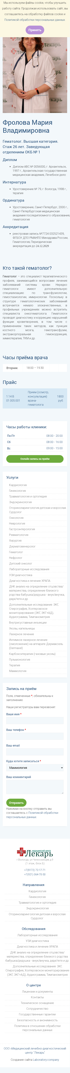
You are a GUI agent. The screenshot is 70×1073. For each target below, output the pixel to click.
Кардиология (18, 485)
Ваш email (13, 745)
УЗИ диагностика (20, 575)
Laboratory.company (46, 1059)
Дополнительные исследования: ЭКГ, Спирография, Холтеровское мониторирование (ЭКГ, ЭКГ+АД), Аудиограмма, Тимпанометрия (37, 970)
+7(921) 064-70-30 (34, 874)
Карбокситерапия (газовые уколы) (32, 654)
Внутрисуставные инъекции (28, 622)
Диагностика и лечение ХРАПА (29, 580)
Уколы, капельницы (22, 628)
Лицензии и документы (37, 991)
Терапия (14, 665)
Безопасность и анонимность (37, 1020)
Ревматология (18, 535)
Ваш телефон (16, 730)
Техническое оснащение (37, 1003)
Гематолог (16, 552)
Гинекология (17, 490)
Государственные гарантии (37, 1014)
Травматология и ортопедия (28, 496)
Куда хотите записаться (23, 761)
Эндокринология (20, 502)
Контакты (37, 997)
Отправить (16, 803)
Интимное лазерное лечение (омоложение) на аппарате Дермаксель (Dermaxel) (36, 644)
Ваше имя (13, 714)
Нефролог (15, 558)
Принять (34, 30)
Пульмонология (19, 659)
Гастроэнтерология (22, 529)
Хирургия (15, 540)
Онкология (16, 518)
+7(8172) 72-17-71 (34, 870)
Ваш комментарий (18, 777)
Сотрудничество (37, 1008)
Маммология (17, 671)
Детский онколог (20, 563)
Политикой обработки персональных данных (34, 20)
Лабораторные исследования (29, 569)
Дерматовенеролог (22, 546)
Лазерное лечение (21, 634)
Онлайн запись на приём (35, 458)
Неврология (17, 523)
